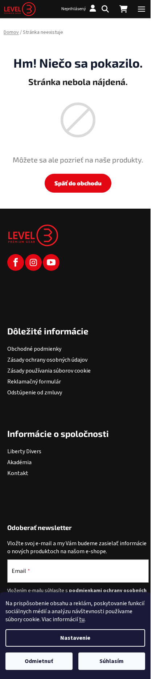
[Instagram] (33, 262)
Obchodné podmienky (34, 349)
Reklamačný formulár (34, 382)
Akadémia (19, 462)
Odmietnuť (39, 661)
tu (82, 619)
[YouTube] (51, 262)
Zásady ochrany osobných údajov (47, 360)
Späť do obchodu (78, 183)
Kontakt (17, 473)
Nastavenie (75, 638)
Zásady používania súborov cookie (49, 371)
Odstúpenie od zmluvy (34, 393)
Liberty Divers (24, 451)
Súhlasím (111, 661)
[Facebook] (15, 262)
